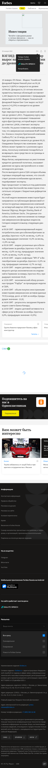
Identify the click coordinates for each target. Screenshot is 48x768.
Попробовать (23, 69)
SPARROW (18, 737)
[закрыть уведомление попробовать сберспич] (37, 58)
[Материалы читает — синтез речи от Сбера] (37, 51)
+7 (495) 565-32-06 (28, 712)
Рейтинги (32, 8)
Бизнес (6, 461)
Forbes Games (15, 8)
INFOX (32, 737)
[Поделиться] (41, 51)
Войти (33, 3)
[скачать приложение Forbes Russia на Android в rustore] (10, 586)
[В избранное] (45, 51)
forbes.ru (23, 666)
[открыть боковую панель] (39, 3)
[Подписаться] (44, 626)
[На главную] (7, 3)
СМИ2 (5, 737)
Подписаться (10, 413)
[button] (45, 3)
